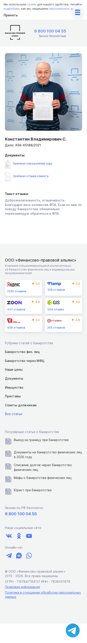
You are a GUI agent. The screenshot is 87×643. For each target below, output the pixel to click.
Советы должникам (20, 405)
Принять (11, 15)
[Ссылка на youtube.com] (29, 536)
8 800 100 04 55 (50, 31)
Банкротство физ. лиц (22, 352)
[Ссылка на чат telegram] (9, 555)
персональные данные (65, 8)
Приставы (13, 396)
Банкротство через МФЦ (24, 361)
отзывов (16, 291)
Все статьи (13, 414)
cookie (31, 4)
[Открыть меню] (78, 12)
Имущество (14, 387)
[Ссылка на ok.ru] (19, 536)
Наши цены (14, 369)
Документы (14, 378)
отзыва (55, 309)
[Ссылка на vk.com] (9, 536)
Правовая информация (22, 587)
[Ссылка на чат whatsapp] (29, 555)
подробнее (11, 8)
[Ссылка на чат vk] (19, 555)
